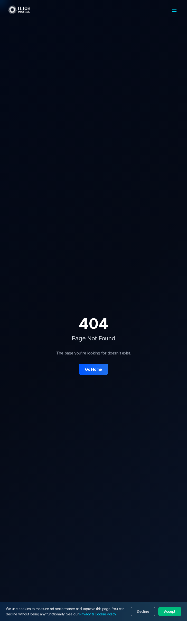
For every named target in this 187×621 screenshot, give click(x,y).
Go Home (93, 369)
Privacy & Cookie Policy (97, 614)
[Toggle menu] (174, 10)
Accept (169, 611)
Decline (143, 611)
